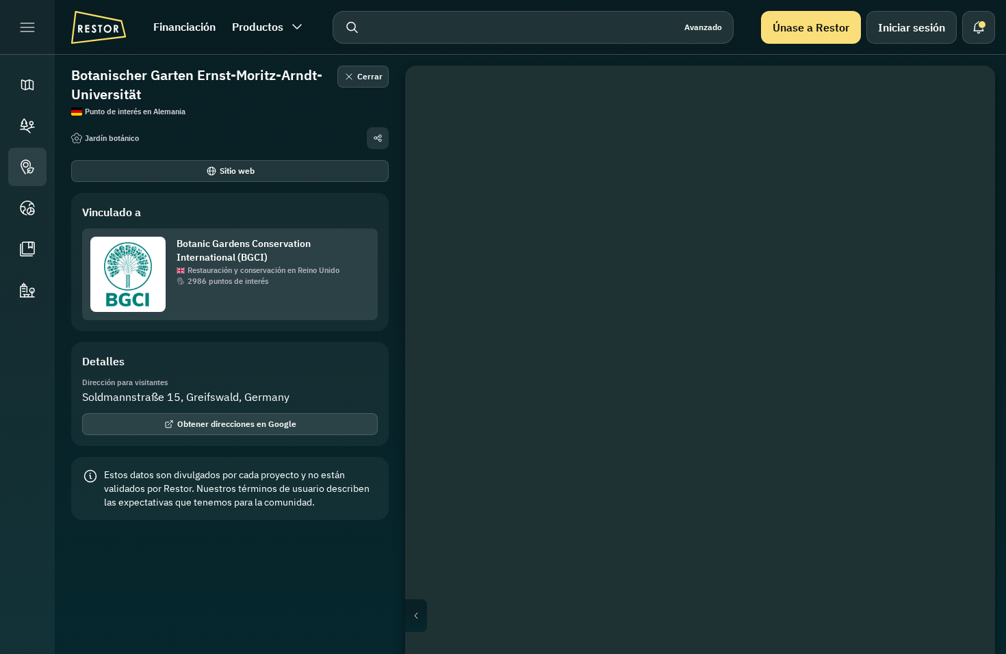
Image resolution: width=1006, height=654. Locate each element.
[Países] (27, 208)
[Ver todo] (965, 194)
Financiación (184, 27)
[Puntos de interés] (27, 167)
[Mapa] (27, 85)
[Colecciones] (27, 249)
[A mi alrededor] (965, 227)
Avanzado (703, 27)
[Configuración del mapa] (965, 161)
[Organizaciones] (27, 290)
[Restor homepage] (98, 27)
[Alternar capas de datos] (965, 128)
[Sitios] (27, 126)
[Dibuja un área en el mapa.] (965, 95)
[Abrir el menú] (27, 27)
